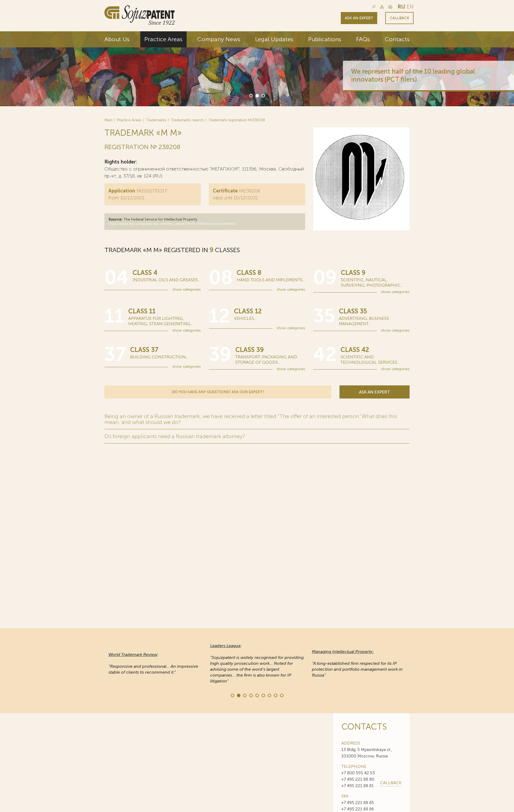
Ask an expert (359, 18)
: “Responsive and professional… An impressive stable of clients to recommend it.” (153, 663)
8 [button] (275, 695)
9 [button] (281, 695)
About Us (117, 39)
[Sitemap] (382, 7)
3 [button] (263, 95)
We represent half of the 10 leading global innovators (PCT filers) (327, 75)
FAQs (363, 39)
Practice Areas (163, 39)
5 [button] (256, 695)
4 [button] (250, 695)
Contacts (397, 39)
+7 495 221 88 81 (357, 785)
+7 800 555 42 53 (358, 772)
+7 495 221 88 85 (357, 802)
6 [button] (263, 695)
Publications (324, 39)
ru (401, 6)
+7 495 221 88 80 (357, 779)
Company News (218, 39)
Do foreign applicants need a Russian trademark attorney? (174, 436)
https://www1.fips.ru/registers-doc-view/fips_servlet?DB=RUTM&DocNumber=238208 (172, 224)
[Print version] (390, 7)
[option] (257, 68)
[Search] (373, 7)
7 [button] (269, 695)
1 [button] (250, 95)
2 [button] (256, 95)
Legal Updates (274, 39)
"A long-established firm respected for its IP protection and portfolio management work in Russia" (357, 663)
